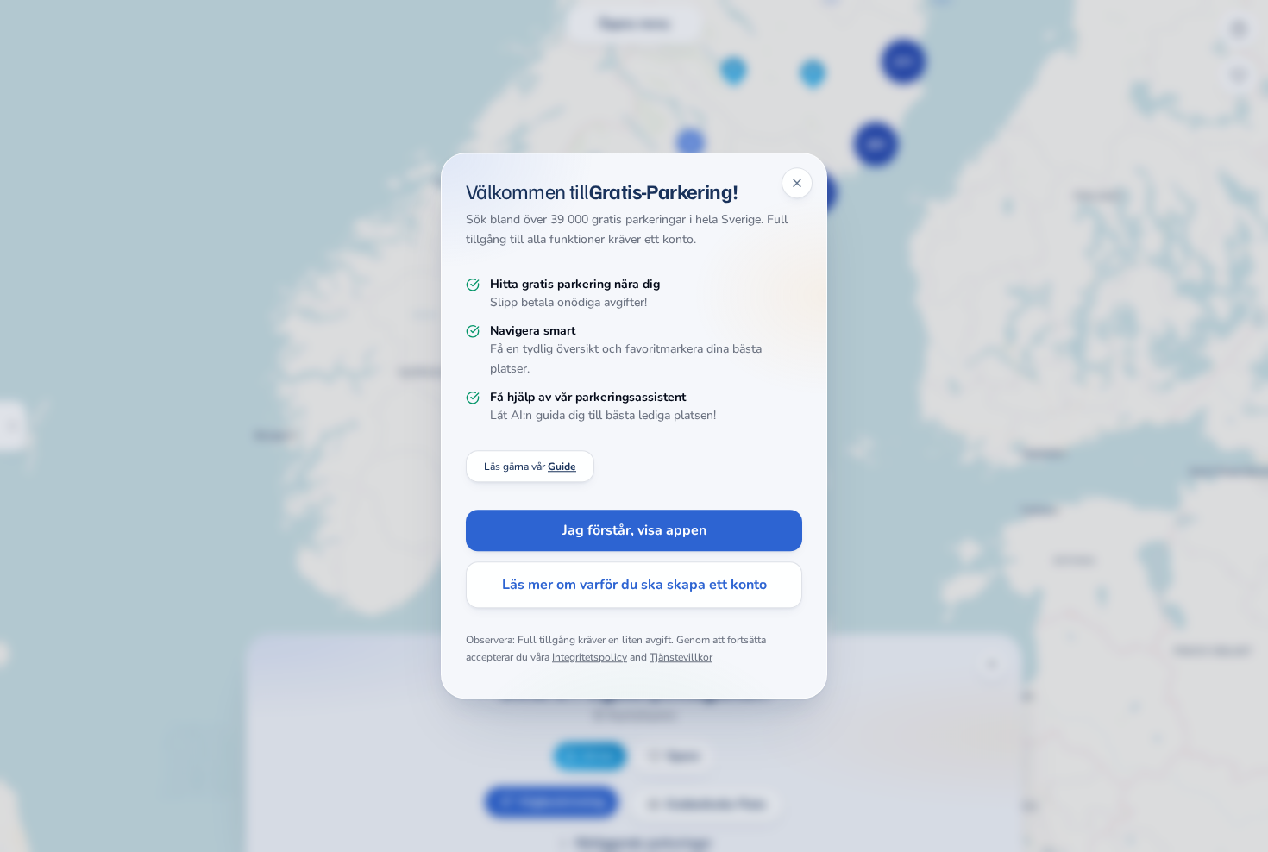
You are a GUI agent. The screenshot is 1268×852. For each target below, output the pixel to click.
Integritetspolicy (589, 657)
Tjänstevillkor (681, 657)
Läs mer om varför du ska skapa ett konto (634, 585)
